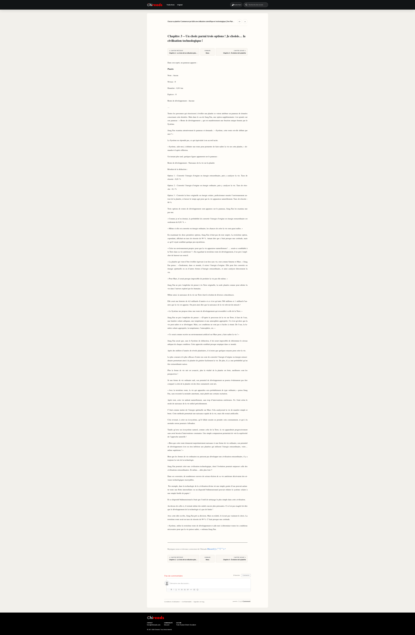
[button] (236, 4)
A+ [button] (239, 21)
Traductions (171, 5)
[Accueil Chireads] (154, 4)
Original (180, 5)
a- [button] (245, 21)
